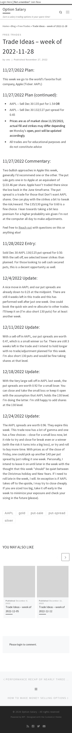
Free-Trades (24, 26)
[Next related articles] (65, 557)
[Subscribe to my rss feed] (28, 726)
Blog (13, 26)
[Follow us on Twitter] (38, 726)
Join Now (36, 2)
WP (23, 717)
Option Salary (29, 711)
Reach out (25, 227)
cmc (8, 60)
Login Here (6, 2)
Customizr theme (53, 717)
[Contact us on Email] (44, 726)
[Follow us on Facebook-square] (33, 726)
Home (6, 26)
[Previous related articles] (57, 557)
